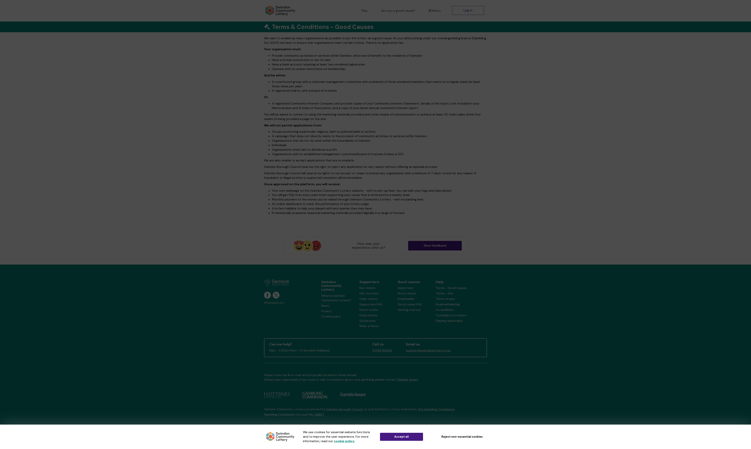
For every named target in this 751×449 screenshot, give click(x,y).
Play (364, 11)
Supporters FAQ (370, 304)
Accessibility (445, 310)
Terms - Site (444, 293)
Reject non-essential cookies (462, 436)
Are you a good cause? (398, 11)
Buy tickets (367, 288)
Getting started (409, 310)
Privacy (326, 311)
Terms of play (445, 299)
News (325, 306)
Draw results (368, 315)
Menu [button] (436, 11)
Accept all (401, 436)
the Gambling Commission (436, 409)
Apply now (405, 288)
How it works (368, 310)
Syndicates (367, 321)
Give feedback (435, 245)
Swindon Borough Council (344, 409)
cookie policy (344, 441)
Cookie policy (331, 316)
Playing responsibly (449, 321)
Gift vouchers (369, 293)
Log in (468, 10)
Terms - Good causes (451, 288)
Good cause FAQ (410, 304)
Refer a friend (368, 326)
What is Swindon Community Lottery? (336, 298)
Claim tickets (368, 299)
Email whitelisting (448, 304)
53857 (319, 414)
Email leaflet (406, 299)
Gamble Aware (407, 379)
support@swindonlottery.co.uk (428, 350)
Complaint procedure (451, 315)
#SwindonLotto (274, 302)
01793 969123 (382, 350)
